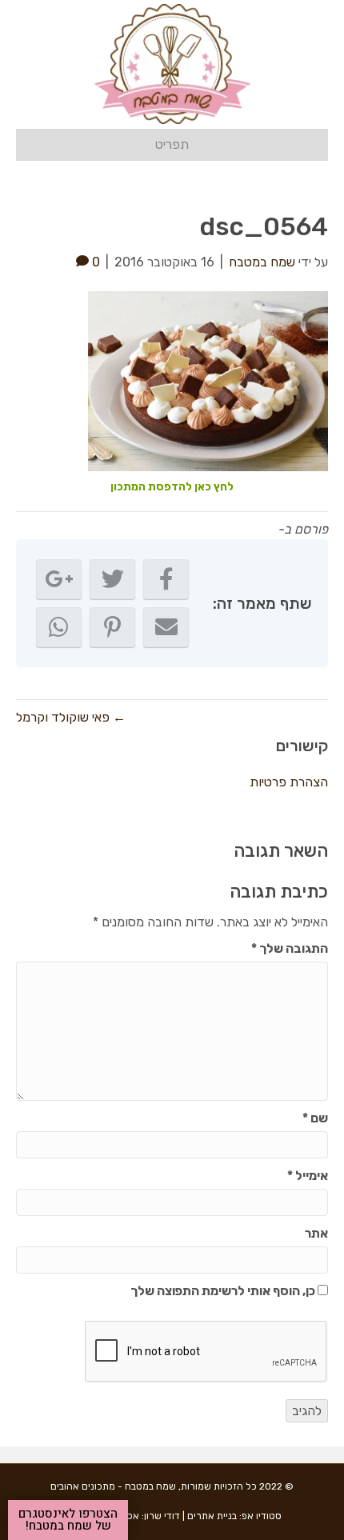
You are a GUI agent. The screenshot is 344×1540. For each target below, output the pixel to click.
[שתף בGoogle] (59, 579)
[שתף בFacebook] (166, 579)
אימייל (307, 1175)
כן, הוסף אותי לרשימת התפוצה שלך (224, 1290)
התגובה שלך (289, 948)
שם (315, 1118)
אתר (316, 1233)
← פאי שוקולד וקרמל (71, 717)
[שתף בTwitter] (112, 579)
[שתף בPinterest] (112, 627)
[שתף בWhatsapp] (59, 627)
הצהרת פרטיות (289, 782)
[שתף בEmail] (166, 627)
